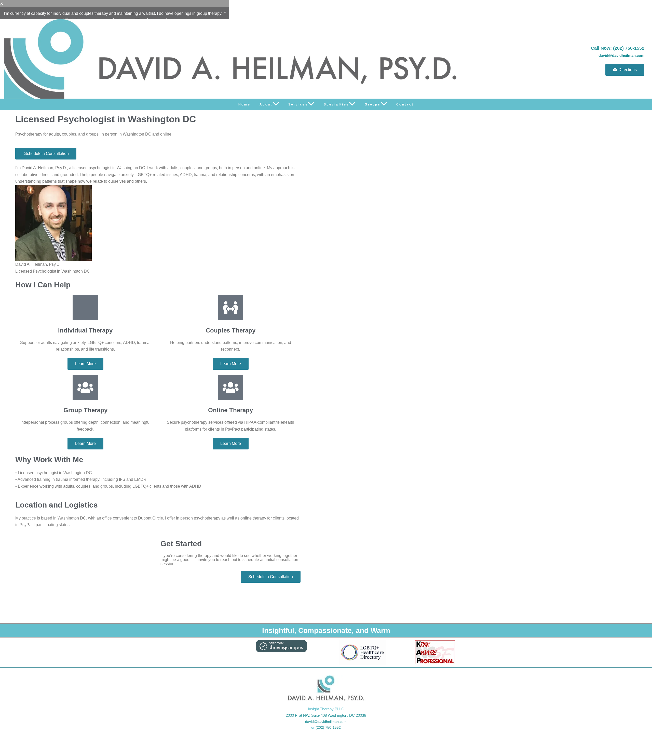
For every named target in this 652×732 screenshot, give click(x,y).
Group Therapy (85, 410)
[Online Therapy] (230, 387)
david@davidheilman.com (621, 55)
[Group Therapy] (85, 387)
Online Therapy (230, 410)
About (266, 104)
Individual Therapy (85, 330)
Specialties (336, 104)
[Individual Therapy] (85, 307)
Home (244, 104)
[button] (276, 104)
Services (298, 104)
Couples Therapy (230, 330)
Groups (373, 104)
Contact (405, 104)
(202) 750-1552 (328, 727)
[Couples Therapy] (230, 307)
